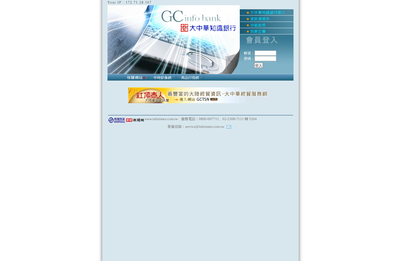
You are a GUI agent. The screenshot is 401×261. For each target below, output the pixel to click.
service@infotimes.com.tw (204, 126)
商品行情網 (190, 78)
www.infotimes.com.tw (161, 119)
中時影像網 (162, 78)
